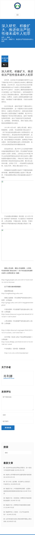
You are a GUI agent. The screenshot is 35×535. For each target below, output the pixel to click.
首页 (2, 37)
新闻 (8, 37)
